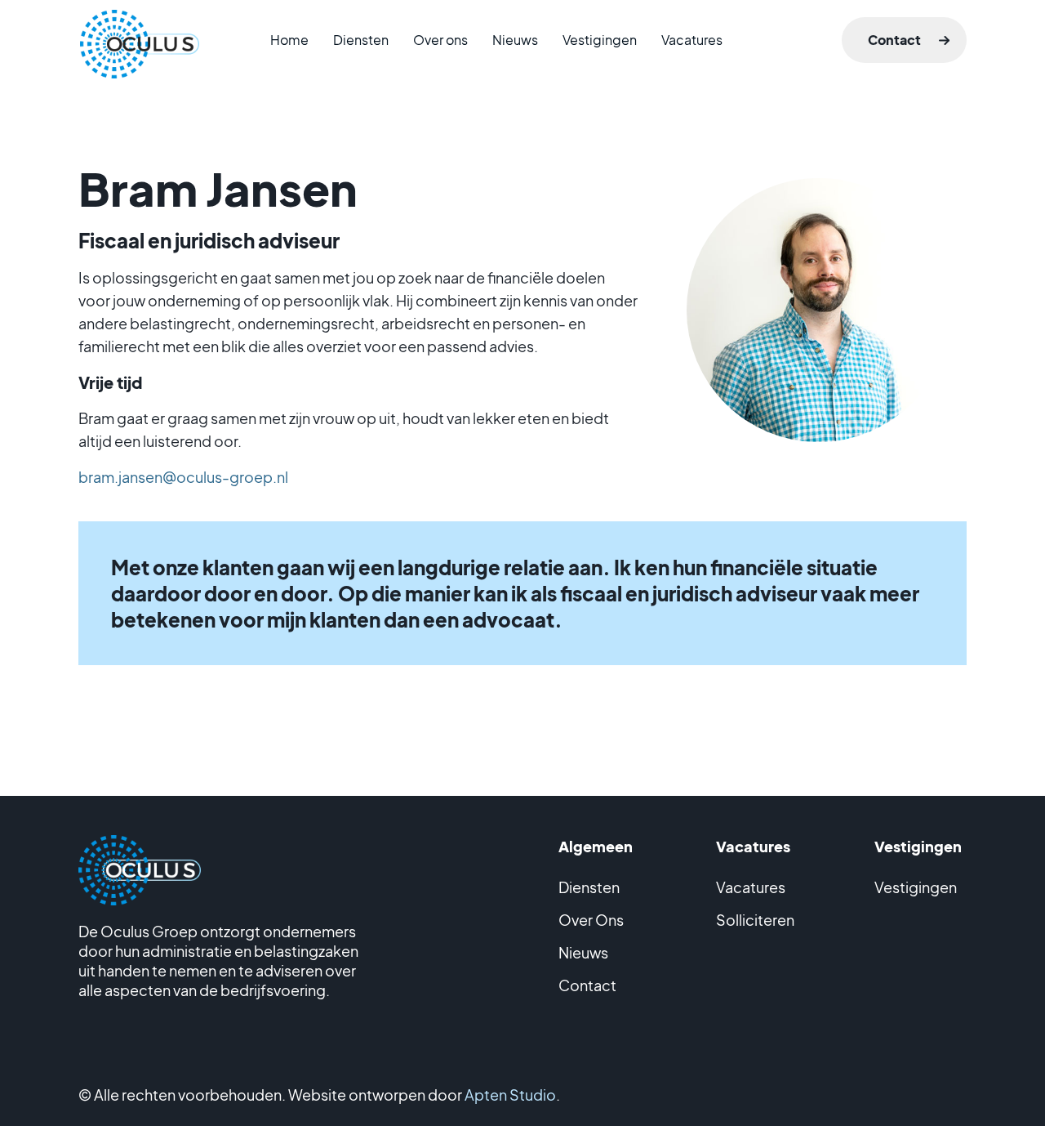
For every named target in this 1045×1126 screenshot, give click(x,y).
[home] (139, 26)
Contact (894, 39)
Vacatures (692, 39)
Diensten (361, 39)
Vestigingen (600, 39)
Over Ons (591, 919)
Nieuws (515, 39)
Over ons (440, 39)
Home (289, 39)
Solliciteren (755, 919)
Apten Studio (510, 1094)
